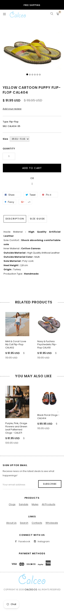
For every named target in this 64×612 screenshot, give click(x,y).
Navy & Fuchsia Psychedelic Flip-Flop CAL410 (47, 344)
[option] (16, 332)
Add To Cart (32, 168)
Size (5, 139)
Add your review (12, 108)
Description (15, 218)
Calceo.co (31, 589)
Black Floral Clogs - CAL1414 (48, 416)
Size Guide (37, 218)
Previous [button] (6, 330)
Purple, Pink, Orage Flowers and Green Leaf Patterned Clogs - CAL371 (16, 428)
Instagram (43, 541)
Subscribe (50, 483)
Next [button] (57, 330)
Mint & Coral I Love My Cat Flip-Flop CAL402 (15, 344)
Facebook (24, 541)
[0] (57, 14)
